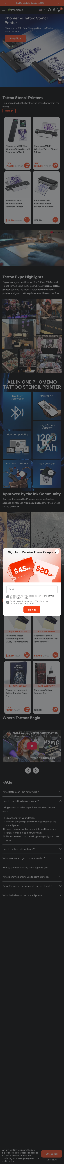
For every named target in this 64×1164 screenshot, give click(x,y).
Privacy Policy (21, 597)
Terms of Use (47, 595)
